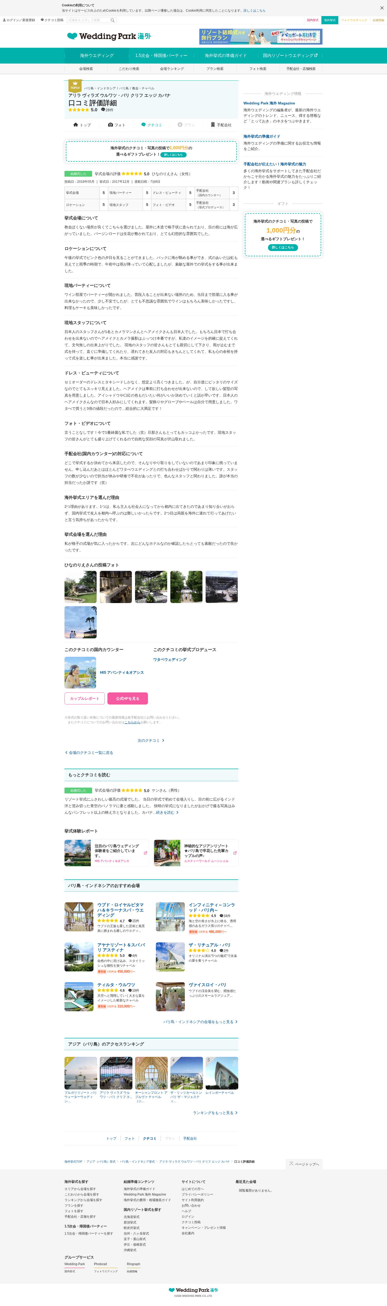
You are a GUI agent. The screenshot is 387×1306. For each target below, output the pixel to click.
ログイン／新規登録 (21, 20)
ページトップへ (307, 1164)
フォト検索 (257, 69)
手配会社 (224, 125)
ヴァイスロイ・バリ (208, 984)
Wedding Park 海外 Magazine (269, 103)
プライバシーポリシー (197, 1194)
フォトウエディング (354, 20)
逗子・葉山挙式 (135, 1239)
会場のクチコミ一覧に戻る (91, 752)
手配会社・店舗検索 (301, 69)
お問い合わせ (191, 1205)
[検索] (113, 20)
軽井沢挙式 (132, 1228)
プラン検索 (215, 69)
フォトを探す (73, 1211)
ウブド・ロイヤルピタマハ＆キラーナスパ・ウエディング (120, 910)
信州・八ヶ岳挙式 (136, 1233)
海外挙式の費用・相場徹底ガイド (147, 1200)
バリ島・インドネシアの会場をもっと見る (198, 1022)
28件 (109, 110)
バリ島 (124, 88)
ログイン (188, 1216)
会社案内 (188, 1233)
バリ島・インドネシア (100, 88)
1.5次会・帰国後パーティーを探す (88, 1233)
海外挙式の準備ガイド (262, 136)
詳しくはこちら (255, 10)
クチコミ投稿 (53, 20)
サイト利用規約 (193, 1200)
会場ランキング (172, 69)
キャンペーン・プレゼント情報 (204, 1228)
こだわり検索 (129, 69)
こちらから (132, 722)
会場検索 (86, 69)
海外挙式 (330, 20)
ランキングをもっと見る (213, 1113)
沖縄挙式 (130, 1250)
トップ (85, 125)
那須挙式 (130, 1222)
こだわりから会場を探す (81, 1194)
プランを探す (73, 1205)
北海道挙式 (132, 1217)
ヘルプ (186, 1211)
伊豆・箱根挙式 (135, 1244)
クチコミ (154, 125)
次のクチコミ (149, 740)
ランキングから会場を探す (83, 1200)
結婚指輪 (378, 20)
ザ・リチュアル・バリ (210, 945)
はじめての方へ (193, 1189)
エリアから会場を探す (80, 1189)
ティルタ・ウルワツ (116, 984)
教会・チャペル (143, 88)
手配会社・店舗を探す (80, 1216)
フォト (120, 125)
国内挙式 (313, 20)
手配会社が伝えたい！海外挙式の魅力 (275, 164)
